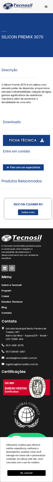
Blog (4, 307)
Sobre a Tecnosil (11, 285)
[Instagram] (12, 268)
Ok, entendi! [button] (26, 473)
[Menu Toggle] (46, 6)
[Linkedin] (4, 268)
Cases (5, 296)
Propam (6, 290)
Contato (6, 313)
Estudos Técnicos (12, 301)
